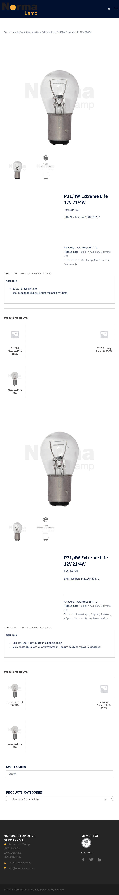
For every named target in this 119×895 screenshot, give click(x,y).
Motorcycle (70, 264)
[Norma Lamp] (19, 8)
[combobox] (59, 798)
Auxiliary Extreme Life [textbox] (59, 799)
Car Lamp (87, 260)
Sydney (59, 889)
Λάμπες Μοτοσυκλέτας (78, 618)
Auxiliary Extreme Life (43, 32)
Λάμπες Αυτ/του (100, 614)
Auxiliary (25, 32)
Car (78, 260)
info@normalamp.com (21, 868)
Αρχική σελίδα (11, 32)
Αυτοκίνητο (82, 614)
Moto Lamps (101, 260)
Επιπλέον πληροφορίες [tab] (36, 273)
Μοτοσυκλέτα (101, 618)
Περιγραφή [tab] (11, 273)
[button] (109, 9)
